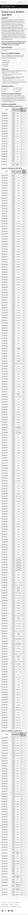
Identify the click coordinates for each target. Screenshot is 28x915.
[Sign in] (23, 2)
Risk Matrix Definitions (19, 80)
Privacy (10, 902)
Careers (16, 904)
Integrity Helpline (12, 906)
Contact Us (19, 906)
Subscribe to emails (4, 906)
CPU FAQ (18, 78)
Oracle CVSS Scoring (12, 83)
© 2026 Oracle (4, 902)
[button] (2, 2)
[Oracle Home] (5, 2)
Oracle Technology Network (12, 72)
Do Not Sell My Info (16, 902)
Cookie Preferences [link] (4, 904)
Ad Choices (11, 904)
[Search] (18, 2)
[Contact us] (25, 2)
